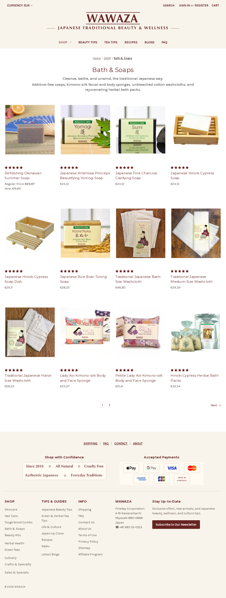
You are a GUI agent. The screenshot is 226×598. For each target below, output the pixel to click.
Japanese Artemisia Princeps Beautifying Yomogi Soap (85, 175)
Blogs (149, 42)
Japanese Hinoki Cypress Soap (192, 175)
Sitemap (84, 548)
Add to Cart (30, 133)
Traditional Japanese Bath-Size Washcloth (138, 279)
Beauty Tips (87, 42)
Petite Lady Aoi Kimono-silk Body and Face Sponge (139, 378)
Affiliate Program (90, 554)
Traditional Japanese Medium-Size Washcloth (192, 279)
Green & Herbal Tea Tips (55, 518)
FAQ (164, 42)
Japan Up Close (52, 533)
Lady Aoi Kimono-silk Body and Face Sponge (83, 378)
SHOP (63, 42)
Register (201, 5)
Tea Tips (110, 42)
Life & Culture (51, 527)
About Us (84, 529)
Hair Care (11, 516)
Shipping (84, 509)
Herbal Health (14, 543)
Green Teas (12, 550)
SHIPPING (91, 443)
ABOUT (138, 443)
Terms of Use (87, 535)
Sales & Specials (17, 572)
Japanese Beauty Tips (56, 509)
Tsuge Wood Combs (19, 522)
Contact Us (86, 522)
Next (214, 405)
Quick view (30, 126)
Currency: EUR (18, 5)
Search (168, 5)
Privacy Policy (88, 541)
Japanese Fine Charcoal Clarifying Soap (136, 175)
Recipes (130, 42)
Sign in (184, 5)
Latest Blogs (50, 554)
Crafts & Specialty (18, 564)
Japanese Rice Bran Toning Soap (83, 279)
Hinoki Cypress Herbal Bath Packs (194, 378)
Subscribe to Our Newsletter (176, 524)
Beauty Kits (13, 535)
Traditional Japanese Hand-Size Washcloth (28, 378)
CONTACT (121, 443)
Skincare (11, 509)
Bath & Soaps (15, 529)
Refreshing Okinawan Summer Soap (23, 175)
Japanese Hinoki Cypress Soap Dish (26, 279)
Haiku (45, 546)
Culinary (11, 558)
